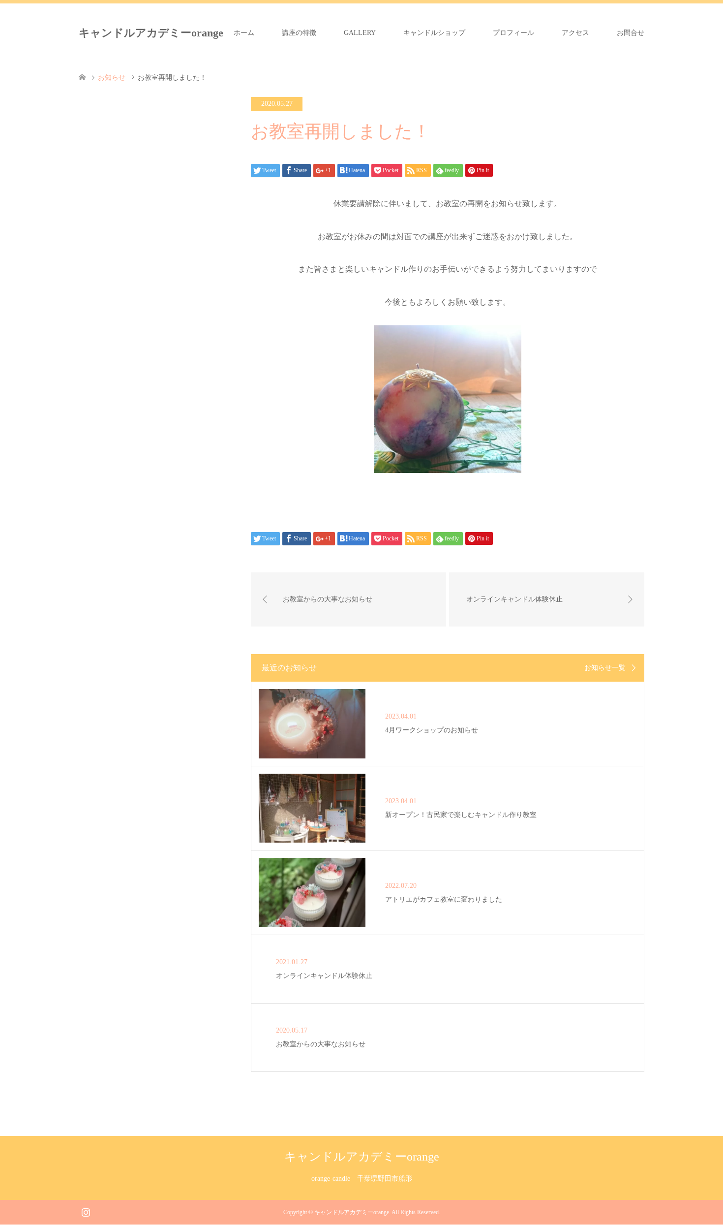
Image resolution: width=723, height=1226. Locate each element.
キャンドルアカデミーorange (151, 33)
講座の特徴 (299, 32)
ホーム (244, 32)
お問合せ (630, 32)
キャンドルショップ (434, 32)
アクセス (575, 32)
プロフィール (513, 32)
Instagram (85, 1211)
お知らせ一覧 (605, 667)
